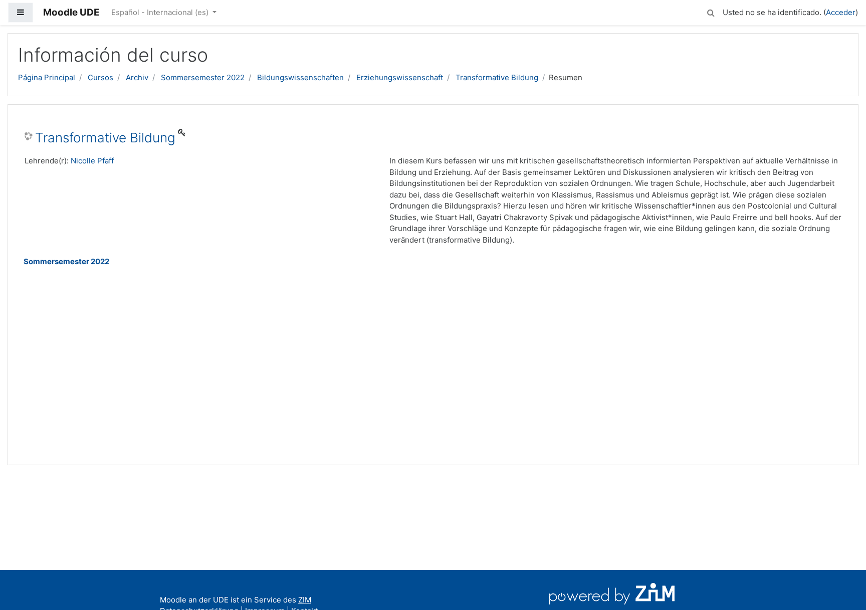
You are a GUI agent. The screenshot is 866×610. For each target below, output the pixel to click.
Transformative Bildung (497, 77)
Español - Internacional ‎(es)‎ (160, 12)
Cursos (100, 77)
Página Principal (46, 77)
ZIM (304, 599)
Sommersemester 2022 (203, 77)
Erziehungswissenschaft (399, 77)
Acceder (840, 12)
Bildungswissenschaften (300, 77)
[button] (711, 11)
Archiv (137, 77)
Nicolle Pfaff (92, 160)
